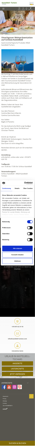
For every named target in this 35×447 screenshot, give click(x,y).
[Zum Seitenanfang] (31, 396)
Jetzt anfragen (17, 374)
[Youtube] (9, 387)
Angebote (17, 363)
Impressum (5, 396)
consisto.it (5, 409)
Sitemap (5, 401)
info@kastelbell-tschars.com (17, 339)
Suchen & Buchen (17, 443)
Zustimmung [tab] (6, 188)
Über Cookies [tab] (28, 188)
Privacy (4, 398)
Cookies (5, 403)
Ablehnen (17, 261)
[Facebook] (4, 387)
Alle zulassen (17, 248)
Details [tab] (17, 188)
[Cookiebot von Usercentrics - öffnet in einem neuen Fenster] (25, 183)
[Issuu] (20, 387)
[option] (17, 23)
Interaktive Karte (17, 351)
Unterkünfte (17, 368)
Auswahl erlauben (17, 254)
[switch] (30, 227)
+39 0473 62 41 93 (17, 327)
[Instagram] (14, 387)
